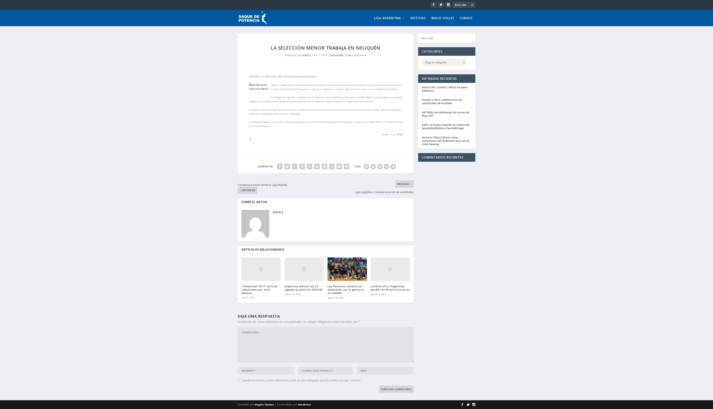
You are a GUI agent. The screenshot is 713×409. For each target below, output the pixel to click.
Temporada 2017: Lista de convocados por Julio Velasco (259, 289)
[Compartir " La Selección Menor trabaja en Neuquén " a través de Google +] (294, 166)
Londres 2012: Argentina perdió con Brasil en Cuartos (390, 287)
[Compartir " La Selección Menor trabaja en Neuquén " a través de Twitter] (287, 166)
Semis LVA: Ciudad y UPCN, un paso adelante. (444, 88)
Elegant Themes (264, 404)
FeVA (400, 134)
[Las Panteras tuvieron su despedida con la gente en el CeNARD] (347, 269)
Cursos (466, 18)
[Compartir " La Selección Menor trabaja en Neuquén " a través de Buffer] (324, 166)
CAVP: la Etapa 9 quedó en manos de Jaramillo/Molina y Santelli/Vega (445, 126)
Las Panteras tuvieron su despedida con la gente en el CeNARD (346, 289)
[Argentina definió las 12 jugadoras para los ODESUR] (304, 269)
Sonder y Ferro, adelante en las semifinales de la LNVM (442, 101)
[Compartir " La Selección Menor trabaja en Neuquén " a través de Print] (346, 166)
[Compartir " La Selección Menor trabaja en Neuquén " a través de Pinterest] (309, 166)
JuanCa (306, 55)
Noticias (418, 18)
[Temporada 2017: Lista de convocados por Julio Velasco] (261, 269)
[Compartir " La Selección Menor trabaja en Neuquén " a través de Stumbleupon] (332, 166)
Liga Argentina (387, 18)
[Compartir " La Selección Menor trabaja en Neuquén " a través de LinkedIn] (317, 166)
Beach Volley (442, 18)
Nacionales (337, 55)
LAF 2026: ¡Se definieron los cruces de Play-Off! (445, 114)
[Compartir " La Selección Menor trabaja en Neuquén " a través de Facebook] (280, 166)
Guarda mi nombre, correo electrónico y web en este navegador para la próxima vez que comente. (301, 380)
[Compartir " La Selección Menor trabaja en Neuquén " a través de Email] (339, 166)
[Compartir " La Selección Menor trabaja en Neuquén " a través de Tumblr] (302, 166)
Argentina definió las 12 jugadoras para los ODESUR (303, 287)
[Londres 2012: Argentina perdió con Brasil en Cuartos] (390, 269)
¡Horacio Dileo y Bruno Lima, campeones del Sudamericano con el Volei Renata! (445, 141)
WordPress (304, 404)
